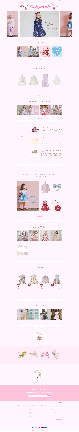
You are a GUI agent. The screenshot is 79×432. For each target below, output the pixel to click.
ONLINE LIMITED (31, 242)
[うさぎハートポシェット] (56, 205)
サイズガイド (30, 413)
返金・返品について (31, 412)
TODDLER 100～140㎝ (32, 320)
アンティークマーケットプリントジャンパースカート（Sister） (56, 288)
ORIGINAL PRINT (20, 242)
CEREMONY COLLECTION (56, 242)
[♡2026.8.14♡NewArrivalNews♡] (45, 110)
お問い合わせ (30, 415)
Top (17, 1)
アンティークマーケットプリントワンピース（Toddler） (22, 288)
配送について (30, 410)
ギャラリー (18, 409)
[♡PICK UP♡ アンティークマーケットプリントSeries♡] (33, 51)
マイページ (30, 416)
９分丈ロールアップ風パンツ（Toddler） (44, 89)
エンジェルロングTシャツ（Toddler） (32, 89)
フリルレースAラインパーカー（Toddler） (56, 89)
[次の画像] (26, 80)
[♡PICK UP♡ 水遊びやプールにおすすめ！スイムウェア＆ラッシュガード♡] (45, 51)
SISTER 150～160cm (43, 320)
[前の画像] (18, 80)
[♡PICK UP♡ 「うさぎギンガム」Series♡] (22, 51)
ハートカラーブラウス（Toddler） (43, 288)
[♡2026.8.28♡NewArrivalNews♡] (22, 110)
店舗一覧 (18, 410)
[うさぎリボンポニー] (56, 187)
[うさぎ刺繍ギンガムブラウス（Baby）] (45, 187)
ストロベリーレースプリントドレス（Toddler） (33, 288)
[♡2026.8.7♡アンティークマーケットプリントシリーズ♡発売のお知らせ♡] (56, 110)
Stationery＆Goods (44, 242)
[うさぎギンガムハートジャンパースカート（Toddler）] (45, 205)
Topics (20, 1)
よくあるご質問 (31, 409)
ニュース (42, 409)
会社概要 (18, 413)
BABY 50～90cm (20, 320)
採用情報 (18, 415)
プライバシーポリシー (55, 410)
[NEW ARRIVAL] (39, 24)
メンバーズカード (19, 412)
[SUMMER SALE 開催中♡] (56, 51)
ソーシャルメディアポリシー (56, 412)
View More (39, 59)
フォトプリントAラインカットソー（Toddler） (22, 89)
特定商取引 (53, 409)
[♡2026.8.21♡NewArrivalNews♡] (33, 110)
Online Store (26, 1)
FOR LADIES (53, 320)
